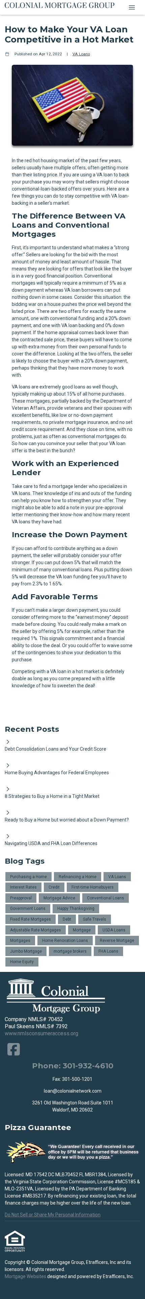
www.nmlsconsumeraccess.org (41, 1033)
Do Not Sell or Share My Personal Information (52, 1214)
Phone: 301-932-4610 (72, 1065)
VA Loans (81, 54)
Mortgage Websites (26, 1276)
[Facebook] (14, 1049)
